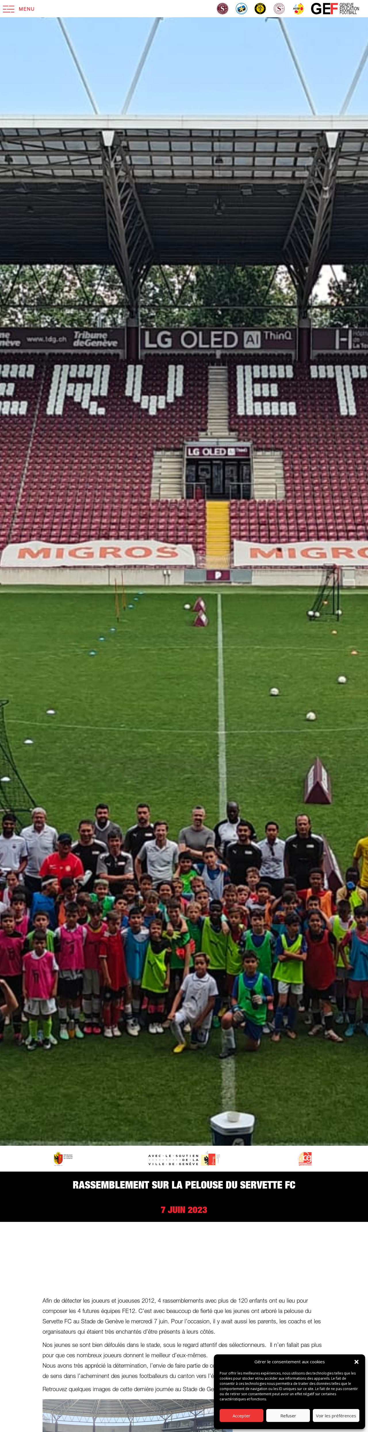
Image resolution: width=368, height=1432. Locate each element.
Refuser (288, 1415)
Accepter (241, 1415)
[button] (356, 1362)
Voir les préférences (336, 1415)
